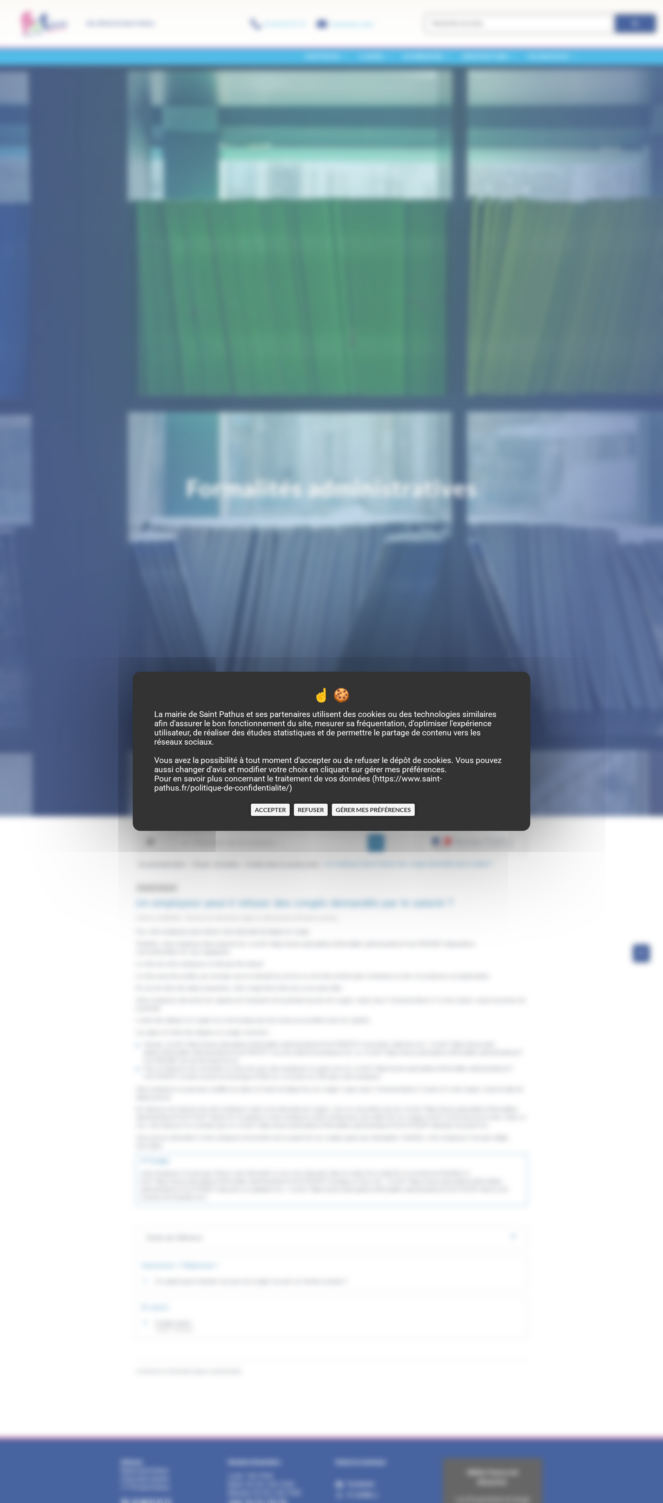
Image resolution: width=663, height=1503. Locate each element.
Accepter (270, 810)
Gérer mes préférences (373, 810)
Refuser (311, 810)
